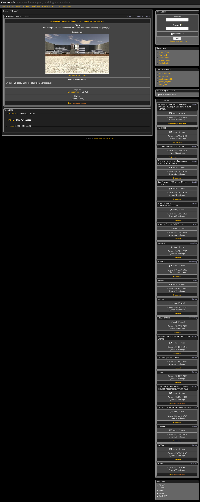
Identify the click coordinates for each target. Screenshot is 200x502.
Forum (8, 6)
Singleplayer (73, 21)
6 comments (177, 199)
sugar (160, 372)
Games (38, 6)
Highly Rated (25, 6)
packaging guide (165, 82)
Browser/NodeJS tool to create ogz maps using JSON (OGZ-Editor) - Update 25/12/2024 (174, 106)
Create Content (66, 6)
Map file (77, 90)
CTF (91, 21)
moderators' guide (165, 79)
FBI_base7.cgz (73, 92)
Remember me (178, 33)
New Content (15, 6)
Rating (77, 96)
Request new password (178, 41)
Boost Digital (98, 138)
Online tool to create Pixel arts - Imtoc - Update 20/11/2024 (172, 162)
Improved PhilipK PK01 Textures (171, 224)
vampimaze (162, 262)
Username (177, 16)
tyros (20, 126)
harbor (161, 280)
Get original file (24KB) (77, 75)
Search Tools (164, 58)
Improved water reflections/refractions (168, 204)
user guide (163, 84)
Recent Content (163, 100)
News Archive (56, 6)
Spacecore (162, 128)
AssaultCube (55, 21)
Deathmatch (84, 21)
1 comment (177, 220)
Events (33, 6)
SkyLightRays (164, 318)
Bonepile (161, 426)
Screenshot (77, 32)
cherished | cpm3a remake (168, 357)
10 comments (177, 142)
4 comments (172, 123)
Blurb (77, 25)
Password (177, 25)
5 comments (177, 332)
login (70, 103)
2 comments (177, 178)
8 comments (177, 295)
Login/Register (164, 63)
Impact (160, 464)
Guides (44, 6)
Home (3, 6)
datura (161, 445)
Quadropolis (8, 2)
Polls (48, 6)
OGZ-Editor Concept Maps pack (171, 147)
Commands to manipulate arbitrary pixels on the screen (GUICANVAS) (173, 387)
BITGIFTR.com (108, 138)
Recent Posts (164, 52)
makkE (19, 120)
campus (161, 299)
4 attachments (181, 123)
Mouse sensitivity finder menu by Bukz (174, 408)
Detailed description (77, 80)
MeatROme (21, 114)
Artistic (64, 21)
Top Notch (163, 55)
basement (162, 243)
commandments (165, 73)
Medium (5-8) (99, 21)
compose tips (164, 76)
